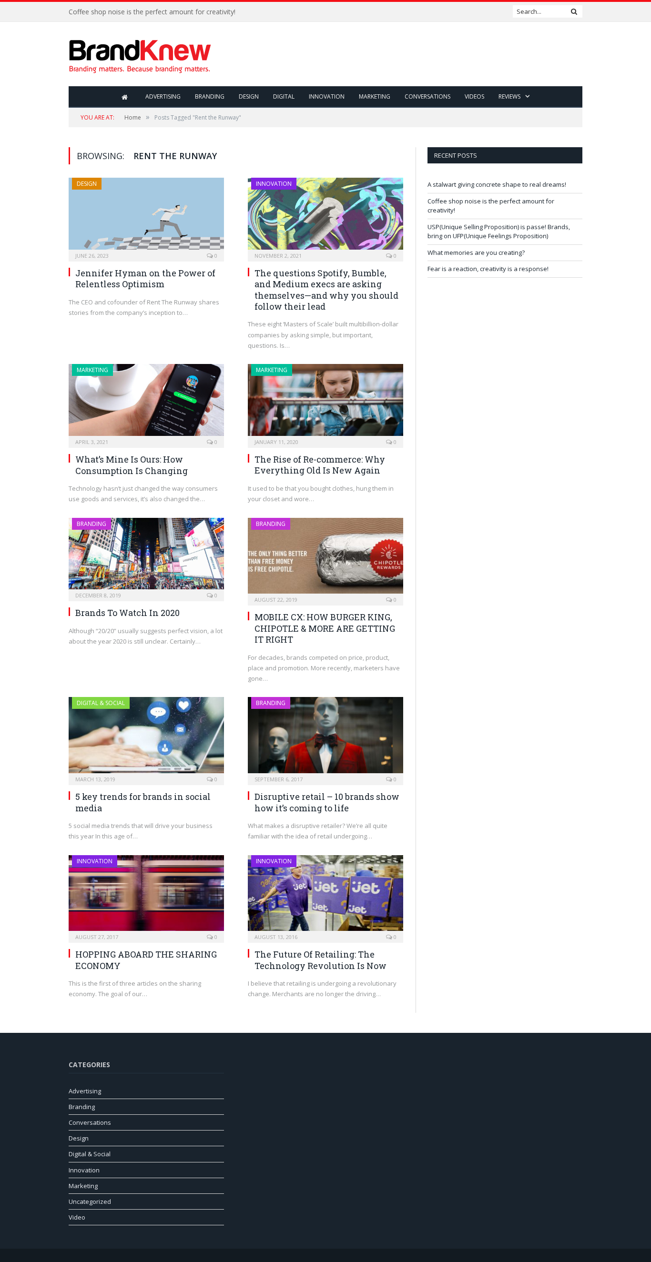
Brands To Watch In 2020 (127, 612)
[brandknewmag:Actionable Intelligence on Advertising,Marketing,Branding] (140, 54)
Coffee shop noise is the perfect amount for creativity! (152, 12)
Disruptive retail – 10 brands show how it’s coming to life (326, 802)
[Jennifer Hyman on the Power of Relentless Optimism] (146, 216)
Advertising (163, 96)
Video (77, 1217)
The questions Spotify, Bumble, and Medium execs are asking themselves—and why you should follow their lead (326, 289)
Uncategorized (90, 1201)
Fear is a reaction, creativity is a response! (488, 268)
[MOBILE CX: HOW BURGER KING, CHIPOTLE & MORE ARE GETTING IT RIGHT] (325, 559)
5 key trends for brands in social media (143, 802)
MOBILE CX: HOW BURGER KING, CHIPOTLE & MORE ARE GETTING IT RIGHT (324, 628)
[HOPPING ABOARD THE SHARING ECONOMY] (146, 896)
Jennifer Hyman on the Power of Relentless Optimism (145, 278)
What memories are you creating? (476, 252)
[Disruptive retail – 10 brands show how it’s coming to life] (325, 738)
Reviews (509, 96)
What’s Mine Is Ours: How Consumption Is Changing (131, 465)
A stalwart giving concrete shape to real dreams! (496, 184)
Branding (209, 96)
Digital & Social (101, 703)
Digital (284, 96)
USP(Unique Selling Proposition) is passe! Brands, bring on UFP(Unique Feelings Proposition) (498, 231)
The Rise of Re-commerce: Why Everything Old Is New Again (319, 465)
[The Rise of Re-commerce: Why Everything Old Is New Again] (325, 403)
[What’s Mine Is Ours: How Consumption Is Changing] (146, 403)
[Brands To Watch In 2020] (146, 557)
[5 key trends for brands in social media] (146, 738)
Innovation (327, 96)
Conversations (427, 96)
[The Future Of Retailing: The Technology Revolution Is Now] (325, 896)
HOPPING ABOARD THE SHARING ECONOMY (146, 960)
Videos (474, 96)
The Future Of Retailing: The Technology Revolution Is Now (320, 960)
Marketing (374, 96)
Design (249, 96)
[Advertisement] (408, 54)
